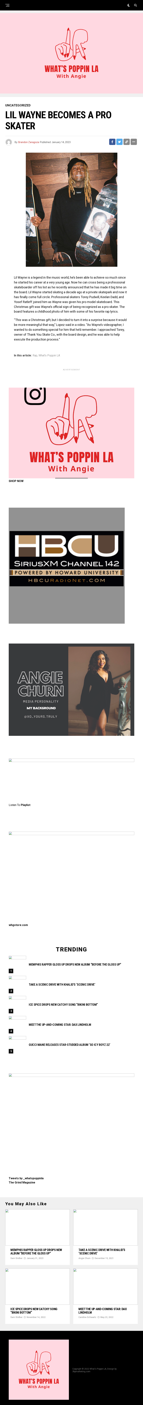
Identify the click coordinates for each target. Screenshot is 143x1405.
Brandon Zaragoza (28, 142)
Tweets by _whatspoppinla (26, 1178)
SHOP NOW (16, 481)
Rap (35, 355)
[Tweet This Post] (119, 142)
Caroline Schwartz (87, 1317)
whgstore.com (18, 925)
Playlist (25, 805)
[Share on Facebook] (112, 142)
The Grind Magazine (22, 1182)
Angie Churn (84, 1258)
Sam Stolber (16, 1258)
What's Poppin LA (49, 355)
